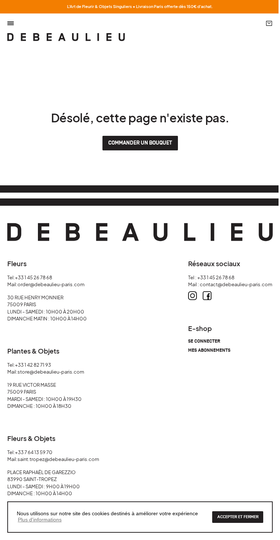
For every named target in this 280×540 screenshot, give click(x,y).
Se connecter (204, 341)
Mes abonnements (209, 350)
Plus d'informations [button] (40, 520)
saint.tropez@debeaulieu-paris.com (58, 459)
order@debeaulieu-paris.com (51, 284)
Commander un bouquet (140, 142)
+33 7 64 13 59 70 (33, 452)
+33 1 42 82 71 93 (33, 365)
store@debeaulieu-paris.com (51, 372)
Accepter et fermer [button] (237, 517)
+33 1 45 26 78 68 (33, 277)
